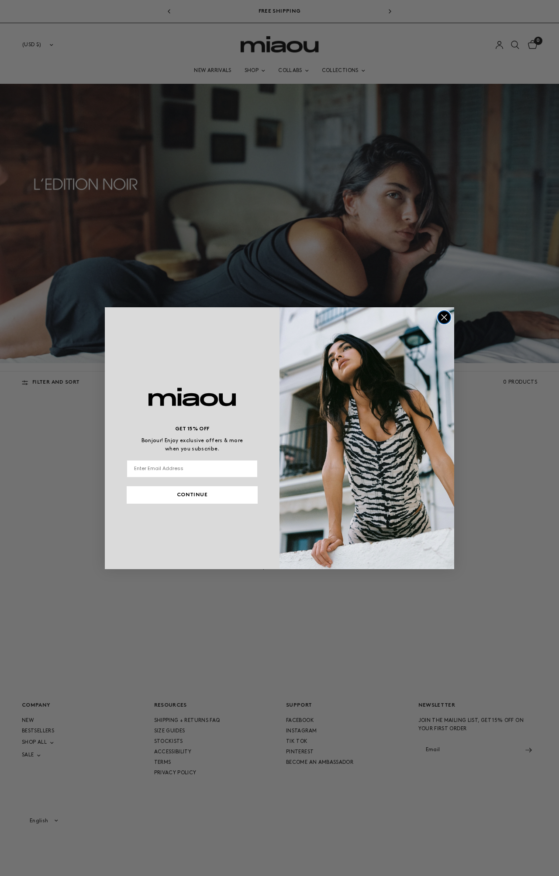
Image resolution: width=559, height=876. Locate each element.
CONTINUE (192, 495)
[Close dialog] (444, 317)
